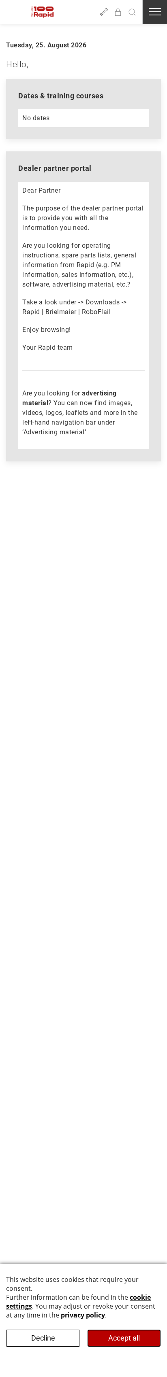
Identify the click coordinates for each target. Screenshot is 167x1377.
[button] (132, 12)
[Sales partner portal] (118, 12)
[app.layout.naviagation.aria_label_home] (42, 12)
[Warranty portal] (104, 12)
